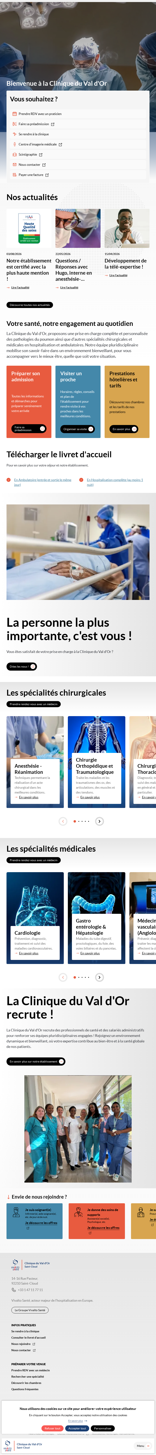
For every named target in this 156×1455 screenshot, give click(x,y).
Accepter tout (77, 1428)
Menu (140, 1445)
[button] (63, 821)
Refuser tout (52, 1428)
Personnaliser (103, 1428)
